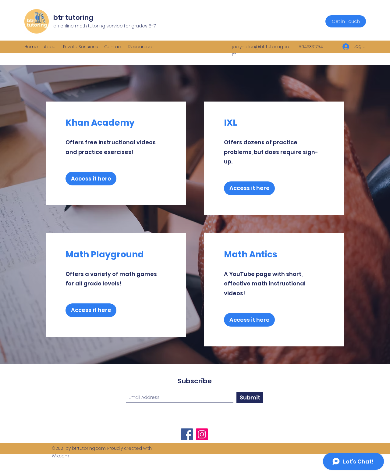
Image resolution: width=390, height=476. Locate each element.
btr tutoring (73, 17)
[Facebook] (187, 434)
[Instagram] (202, 434)
